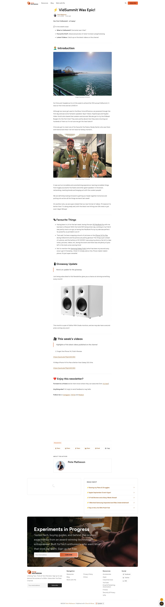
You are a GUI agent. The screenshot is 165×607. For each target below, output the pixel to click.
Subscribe (133, 3)
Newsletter (57, 443)
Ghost (87, 603)
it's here (105, 384)
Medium (81, 395)
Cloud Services (108, 580)
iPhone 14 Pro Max (101, 235)
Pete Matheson (61, 14)
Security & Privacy (109, 592)
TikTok (73, 395)
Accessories (107, 574)
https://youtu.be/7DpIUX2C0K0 (64, 357)
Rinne (92, 603)
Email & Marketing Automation (109, 586)
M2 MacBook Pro (98, 224)
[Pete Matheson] (55, 15)
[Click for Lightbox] (82, 74)
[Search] (125, 3)
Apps (104, 577)
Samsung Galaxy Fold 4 (78, 248)
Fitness (105, 590)
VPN (104, 595)
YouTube (106, 582)
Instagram (66, 395)
